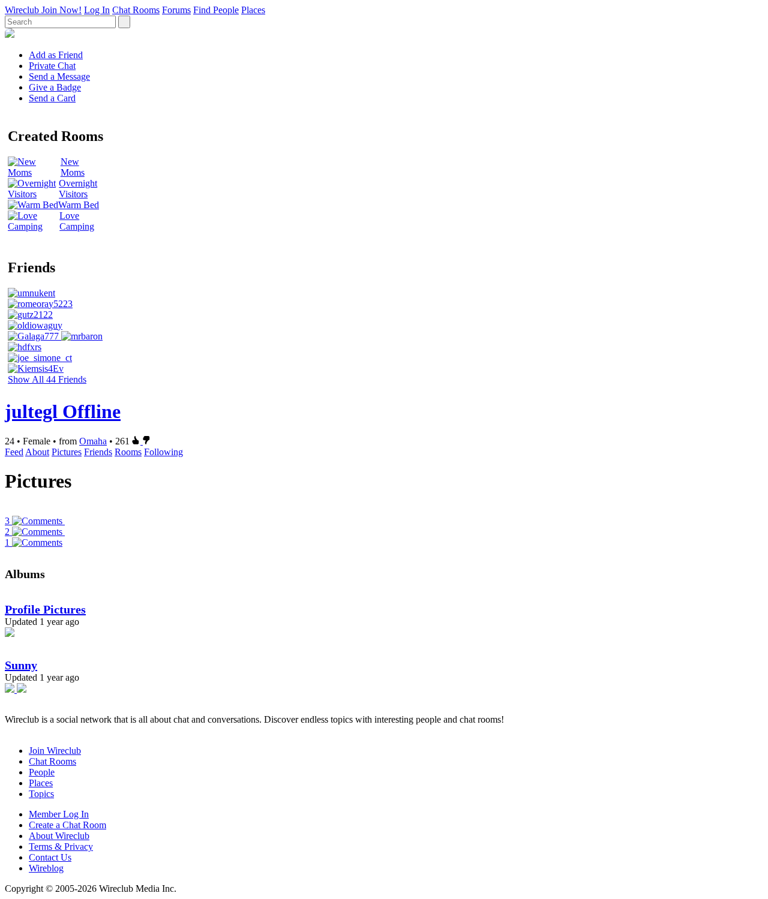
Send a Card (52, 98)
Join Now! (61, 10)
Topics (41, 794)
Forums (176, 10)
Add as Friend (56, 55)
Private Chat (52, 66)
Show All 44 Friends (47, 379)
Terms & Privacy (61, 846)
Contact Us (50, 857)
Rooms (128, 452)
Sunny (21, 665)
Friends (98, 452)
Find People (216, 10)
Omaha (93, 441)
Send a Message (59, 76)
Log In (97, 10)
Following (163, 452)
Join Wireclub (55, 750)
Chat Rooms (136, 10)
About (37, 452)
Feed (14, 452)
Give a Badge (55, 87)
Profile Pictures (45, 609)
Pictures (67, 452)
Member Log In (59, 814)
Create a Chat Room (67, 825)
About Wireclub (59, 836)
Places (253, 10)
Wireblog (46, 868)
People (42, 772)
